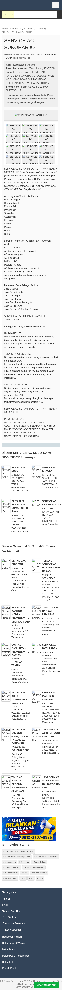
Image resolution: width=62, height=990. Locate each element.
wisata (40, 878)
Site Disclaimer (11, 917)
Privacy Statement (12, 929)
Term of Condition (11, 911)
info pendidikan (39, 862)
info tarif (24, 873)
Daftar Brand (8, 949)
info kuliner (24, 862)
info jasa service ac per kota (46, 857)
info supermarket (10, 873)
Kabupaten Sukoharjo (24, 64)
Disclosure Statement (14, 923)
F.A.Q (5, 905)
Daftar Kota (8, 962)
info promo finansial (11, 867)
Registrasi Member (12, 936)
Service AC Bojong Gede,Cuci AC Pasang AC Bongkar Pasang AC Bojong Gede (20, 740)
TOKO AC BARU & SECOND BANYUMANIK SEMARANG (19, 784)
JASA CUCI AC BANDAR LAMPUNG (50, 611)
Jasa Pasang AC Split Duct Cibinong (51, 733)
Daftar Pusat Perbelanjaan (15, 955)
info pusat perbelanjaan (34, 867)
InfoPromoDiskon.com (12, 981)
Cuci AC (30, 28)
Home (5, 28)
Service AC (16, 28)
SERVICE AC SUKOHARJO (22, 32)
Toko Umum (35, 68)
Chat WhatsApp (46, 984)
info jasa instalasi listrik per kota (16, 857)
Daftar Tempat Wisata (13, 943)
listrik (23, 878)
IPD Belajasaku (21, 72)
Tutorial (6, 898)
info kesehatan (9, 862)
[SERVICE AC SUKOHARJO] (31, 115)
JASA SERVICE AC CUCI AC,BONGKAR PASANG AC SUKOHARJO (30, 79)
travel (31, 878)
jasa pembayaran (39, 873)
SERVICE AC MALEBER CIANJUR (49, 696)
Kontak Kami (9, 968)
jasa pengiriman (10, 878)
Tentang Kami (9, 892)
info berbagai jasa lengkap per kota (18, 851)
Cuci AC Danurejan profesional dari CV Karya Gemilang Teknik (20, 655)
